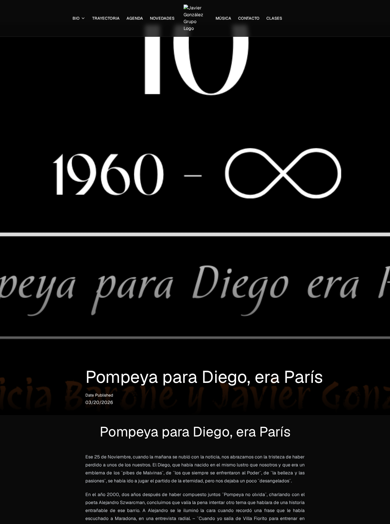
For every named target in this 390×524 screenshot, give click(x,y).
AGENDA (134, 18)
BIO (76, 18)
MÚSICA (223, 18)
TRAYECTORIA (106, 18)
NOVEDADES (162, 18)
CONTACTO (249, 18)
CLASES (274, 18)
